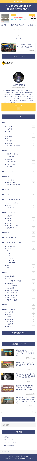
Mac (19, 123)
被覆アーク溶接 (20, 300)
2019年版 (20, 314)
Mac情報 (20, 141)
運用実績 (11, 157)
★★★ (11, 258)
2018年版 (20, 312)
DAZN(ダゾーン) (20, 205)
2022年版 (20, 322)
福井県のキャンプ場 (20, 185)
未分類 (19, 233)
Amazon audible (20, 203)
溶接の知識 (20, 288)
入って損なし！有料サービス (19, 199)
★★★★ (11, 260)
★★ (10, 256)
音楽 (20, 268)
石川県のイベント (20, 225)
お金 (19, 150)
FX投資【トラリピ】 (20, 154)
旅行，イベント (19, 212)
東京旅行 (20, 223)
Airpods (20, 126)
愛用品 (20, 326)
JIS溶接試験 (20, 276)
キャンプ (19, 176)
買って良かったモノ (19, 310)
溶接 (19, 273)
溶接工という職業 (20, 290)
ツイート (4, 338)
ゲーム (20, 248)
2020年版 (20, 317)
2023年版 (20, 324)
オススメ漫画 (20, 246)
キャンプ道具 (20, 182)
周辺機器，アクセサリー (20, 146)
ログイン (6, 437)
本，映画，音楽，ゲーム (19, 242)
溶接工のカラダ (20, 293)
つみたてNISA (20, 162)
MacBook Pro (20, 136)
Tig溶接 (20, 278)
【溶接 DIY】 (20, 283)
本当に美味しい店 (19, 238)
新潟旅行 (20, 221)
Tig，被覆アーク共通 (20, 281)
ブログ (19, 189)
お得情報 (20, 159)
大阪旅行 (20, 216)
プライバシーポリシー (14, 456)
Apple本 (20, 129)
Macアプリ (20, 138)
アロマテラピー (19, 171)
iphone (20, 134)
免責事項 (25, 456)
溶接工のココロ (20, 295)
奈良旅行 (20, 218)
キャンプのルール (20, 180)
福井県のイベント (20, 228)
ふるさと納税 (20, 164)
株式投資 (20, 167)
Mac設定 (20, 143)
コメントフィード (9, 443)
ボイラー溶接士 (20, 286)
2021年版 (20, 319)
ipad (20, 131)
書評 (20, 265)
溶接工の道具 (20, 298)
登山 (19, 305)
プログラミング (19, 194)
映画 (20, 251)
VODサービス (20, 208)
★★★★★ (12, 262)
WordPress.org (9, 445)
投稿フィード (8, 440)
